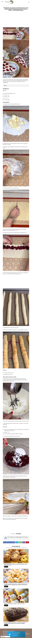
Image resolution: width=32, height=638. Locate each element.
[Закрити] (23, 632)
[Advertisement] (16, 20)
